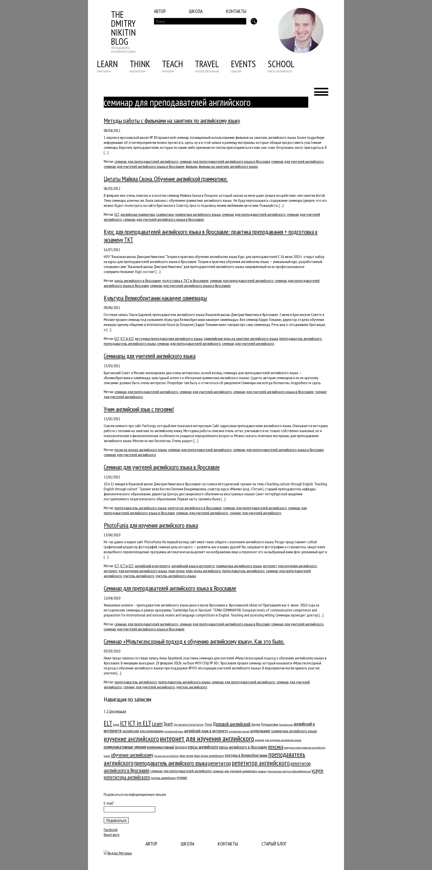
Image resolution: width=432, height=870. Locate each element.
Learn (107, 63)
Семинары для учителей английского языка (150, 356)
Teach (172, 63)
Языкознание (286, 724)
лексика (275, 746)
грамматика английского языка (197, 214)
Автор (160, 11)
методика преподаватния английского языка (168, 338)
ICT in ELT (127, 338)
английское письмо (239, 731)
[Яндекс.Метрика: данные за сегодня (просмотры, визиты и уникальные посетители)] (118, 853)
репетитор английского (261, 763)
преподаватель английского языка (130, 343)
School (281, 63)
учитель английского (138, 575)
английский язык (173, 731)
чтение (181, 777)
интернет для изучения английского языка (135, 570)
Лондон (255, 724)
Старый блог (274, 844)
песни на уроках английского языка (140, 449)
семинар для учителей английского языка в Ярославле (144, 166)
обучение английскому (132, 755)
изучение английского (131, 738)
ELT (116, 214)
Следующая (117, 711)
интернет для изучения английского (290, 565)
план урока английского (203, 570)
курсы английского (203, 747)
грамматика (165, 214)
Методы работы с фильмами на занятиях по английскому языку (172, 121)
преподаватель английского (300, 338)
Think (140, 63)
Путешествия (269, 724)
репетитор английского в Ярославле (195, 507)
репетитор (219, 763)
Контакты (236, 11)
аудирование (260, 731)
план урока (176, 570)
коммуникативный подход (167, 747)
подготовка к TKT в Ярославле (185, 280)
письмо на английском (166, 756)
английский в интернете (152, 565)
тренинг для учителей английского (255, 512)
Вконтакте (112, 834)
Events (243, 63)
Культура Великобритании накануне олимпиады (155, 298)
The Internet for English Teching (189, 724)
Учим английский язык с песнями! (139, 409)
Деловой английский (231, 724)
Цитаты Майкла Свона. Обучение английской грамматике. (166, 179)
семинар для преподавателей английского (146, 161)
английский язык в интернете (193, 565)
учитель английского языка (176, 575)
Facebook (111, 829)
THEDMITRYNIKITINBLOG (123, 27)
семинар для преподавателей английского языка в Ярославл (225, 161)
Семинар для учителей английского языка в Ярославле (162, 467)
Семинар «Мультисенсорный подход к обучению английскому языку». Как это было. (194, 641)
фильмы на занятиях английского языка (228, 166)
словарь (262, 771)
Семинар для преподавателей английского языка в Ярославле (170, 588)
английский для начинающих (143, 731)
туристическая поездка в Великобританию (289, 771)
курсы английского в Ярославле (137, 280)
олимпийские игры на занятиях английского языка (241, 338)
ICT (116, 565)
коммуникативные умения (125, 747)
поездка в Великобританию (246, 755)
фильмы (192, 166)
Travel (207, 63)
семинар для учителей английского (297, 161)
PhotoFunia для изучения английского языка (151, 525)
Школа (195, 11)
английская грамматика (137, 214)
